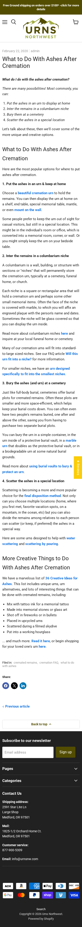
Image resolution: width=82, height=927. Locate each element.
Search (41, 909)
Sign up (65, 752)
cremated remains (25, 662)
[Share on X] (14, 685)
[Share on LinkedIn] (23, 685)
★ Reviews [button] (78, 467)
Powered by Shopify (41, 918)
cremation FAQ (48, 662)
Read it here (40, 641)
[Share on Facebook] (5, 685)
